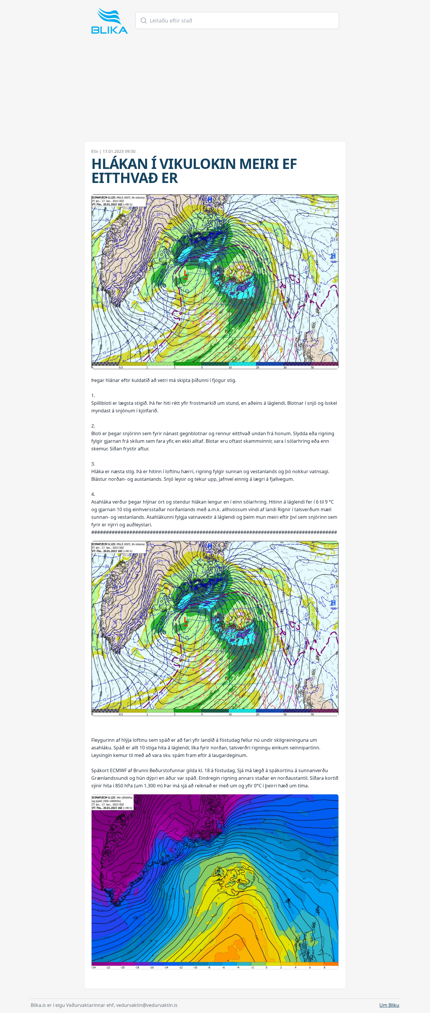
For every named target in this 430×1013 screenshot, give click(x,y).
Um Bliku (389, 1005)
